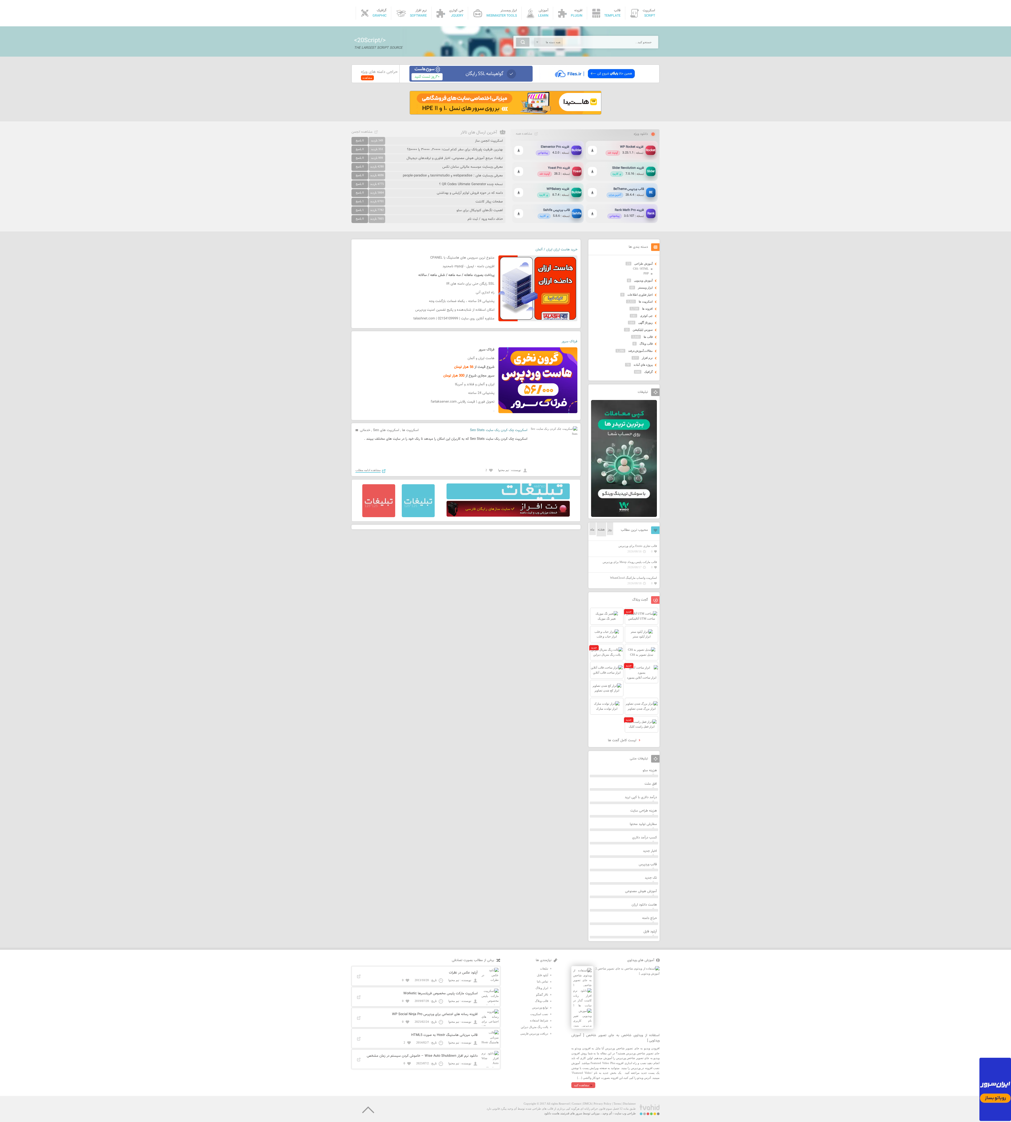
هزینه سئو (650, 770)
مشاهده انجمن (362, 132)
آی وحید (607, 1113)
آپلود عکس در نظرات (463, 972)
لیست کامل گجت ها (622, 740)
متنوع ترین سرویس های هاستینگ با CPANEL (462, 257)
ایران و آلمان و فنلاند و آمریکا (474, 384)
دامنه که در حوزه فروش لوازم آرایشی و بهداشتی (470, 193)
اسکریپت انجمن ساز (489, 141)
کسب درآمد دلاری (644, 837)
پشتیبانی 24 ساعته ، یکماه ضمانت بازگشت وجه (461, 301)
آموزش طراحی (643, 263)
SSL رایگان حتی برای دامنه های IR (470, 283)
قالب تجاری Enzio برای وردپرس (637, 545)
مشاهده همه (524, 133)
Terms (617, 1103)
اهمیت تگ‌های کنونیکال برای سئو (480, 210)
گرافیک (648, 371)
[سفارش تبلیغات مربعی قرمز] (378, 516)
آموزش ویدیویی (643, 280)
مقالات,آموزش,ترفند (640, 350)
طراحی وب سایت (625, 1113)
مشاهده (367, 77)
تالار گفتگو (542, 994)
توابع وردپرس (540, 1007)
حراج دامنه (649, 918)
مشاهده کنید (581, 1085)
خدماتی (365, 430)
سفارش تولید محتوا (643, 824)
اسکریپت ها (410, 430)
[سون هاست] (471, 80)
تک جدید (651, 878)
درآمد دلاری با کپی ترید (641, 797)
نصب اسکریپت (539, 1014)
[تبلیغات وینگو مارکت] (624, 515)
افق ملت (651, 784)
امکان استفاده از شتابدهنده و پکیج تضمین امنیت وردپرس (454, 310)
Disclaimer (629, 1103)
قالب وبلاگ (646, 343)
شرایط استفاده (539, 1020)
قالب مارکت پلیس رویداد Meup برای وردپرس (630, 562)
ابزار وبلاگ (542, 988)
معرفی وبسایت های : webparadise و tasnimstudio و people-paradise (453, 175)
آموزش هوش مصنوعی (641, 891)
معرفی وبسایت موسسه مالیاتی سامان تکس (472, 167)
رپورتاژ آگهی (645, 322)
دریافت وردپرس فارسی (534, 1033)
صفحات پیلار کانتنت (489, 201)
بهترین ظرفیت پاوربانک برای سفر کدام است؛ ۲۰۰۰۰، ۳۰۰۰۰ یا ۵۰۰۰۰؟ (455, 149)
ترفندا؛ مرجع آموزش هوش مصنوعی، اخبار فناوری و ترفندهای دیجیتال (455, 158)
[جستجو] (522, 42)
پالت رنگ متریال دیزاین (534, 1027)
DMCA (587, 1103)
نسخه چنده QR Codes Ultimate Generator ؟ (471, 184)
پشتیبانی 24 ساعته (481, 393)
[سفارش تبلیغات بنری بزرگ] (508, 498)
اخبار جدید (650, 851)
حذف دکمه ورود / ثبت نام (485, 219)
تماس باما (542, 981)
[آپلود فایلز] (595, 80)
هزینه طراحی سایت (643, 810)
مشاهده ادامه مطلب (368, 470)
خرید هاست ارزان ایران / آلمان (556, 249)
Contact (576, 1103)
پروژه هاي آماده (643, 364)
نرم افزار (647, 357)
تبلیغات (544, 968)
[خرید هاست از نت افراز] (508, 515)
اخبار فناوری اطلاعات (640, 294)
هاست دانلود (551, 1113)
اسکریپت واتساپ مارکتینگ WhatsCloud (633, 577)
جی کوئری (646, 315)
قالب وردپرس (648, 864)
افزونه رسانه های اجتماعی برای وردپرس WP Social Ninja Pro (435, 1014)
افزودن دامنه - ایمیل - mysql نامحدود (468, 266)
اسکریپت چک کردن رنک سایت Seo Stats (498, 430)
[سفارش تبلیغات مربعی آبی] (418, 516)
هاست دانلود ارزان (644, 904)
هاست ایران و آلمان (481, 358)
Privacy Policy (602, 1103)
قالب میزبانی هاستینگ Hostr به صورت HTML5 (444, 1035)
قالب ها (648, 336)
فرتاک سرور (569, 341)
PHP (646, 273)
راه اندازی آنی (485, 292)
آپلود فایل (650, 931)
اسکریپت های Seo (386, 430)
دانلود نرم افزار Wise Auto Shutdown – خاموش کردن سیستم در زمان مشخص (422, 1056)
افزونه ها (647, 308)
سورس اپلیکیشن (643, 329)
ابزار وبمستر (645, 287)
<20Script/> (370, 40)
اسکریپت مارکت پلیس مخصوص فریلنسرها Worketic (440, 993)
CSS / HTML (641, 268)
